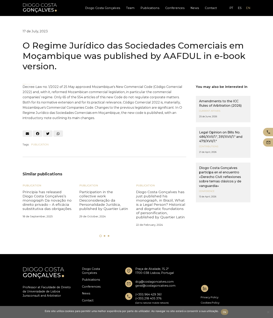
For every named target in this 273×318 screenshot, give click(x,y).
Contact (88, 300)
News (86, 293)
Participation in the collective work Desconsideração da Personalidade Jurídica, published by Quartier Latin (103, 200)
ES (240, 8)
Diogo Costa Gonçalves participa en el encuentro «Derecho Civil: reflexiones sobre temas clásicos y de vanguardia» (220, 177)
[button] (101, 236)
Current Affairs (209, 110)
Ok (224, 312)
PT (231, 8)
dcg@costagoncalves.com (154, 281)
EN (248, 8)
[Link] (40, 8)
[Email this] (27, 133)
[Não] (268, 312)
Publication (40, 144)
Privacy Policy (209, 297)
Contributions (208, 146)
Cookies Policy (210, 302)
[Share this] (37, 133)
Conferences (91, 286)
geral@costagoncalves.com (155, 285)
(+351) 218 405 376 (148, 298)
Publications (91, 279)
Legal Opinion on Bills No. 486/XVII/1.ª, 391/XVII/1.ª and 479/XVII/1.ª (220, 136)
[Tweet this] (48, 133)
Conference (206, 191)
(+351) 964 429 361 (148, 294)
